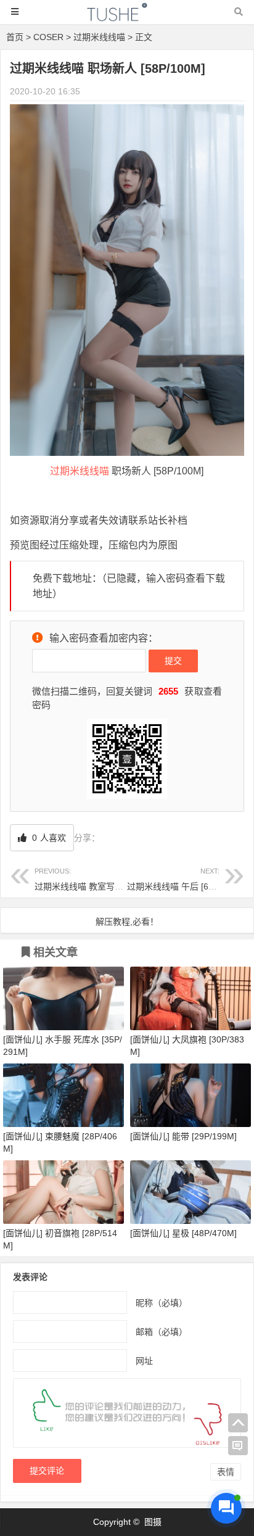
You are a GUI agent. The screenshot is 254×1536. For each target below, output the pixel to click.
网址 (144, 1360)
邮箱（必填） (161, 1331)
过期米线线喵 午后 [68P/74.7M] (187, 879)
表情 (225, 1472)
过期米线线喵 (99, 37)
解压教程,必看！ (127, 922)
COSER (48, 37)
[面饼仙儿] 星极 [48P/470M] (183, 1233)
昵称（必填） (161, 1302)
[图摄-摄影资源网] (127, 17)
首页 (14, 37)
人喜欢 (48, 838)
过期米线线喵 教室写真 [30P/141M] (103, 879)
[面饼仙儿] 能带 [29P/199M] (183, 1136)
